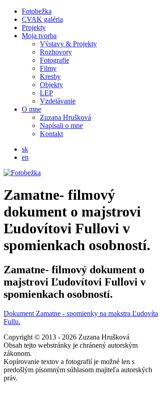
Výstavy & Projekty (68, 44)
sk (25, 149)
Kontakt (51, 134)
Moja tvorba (39, 35)
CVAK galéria (42, 19)
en (25, 157)
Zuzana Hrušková (65, 117)
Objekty (51, 85)
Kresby (50, 76)
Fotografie (54, 60)
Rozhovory (56, 52)
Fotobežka (37, 11)
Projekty (34, 27)
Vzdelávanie (58, 101)
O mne (31, 109)
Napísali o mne (61, 125)
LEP (46, 93)
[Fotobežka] (22, 173)
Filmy (48, 68)
